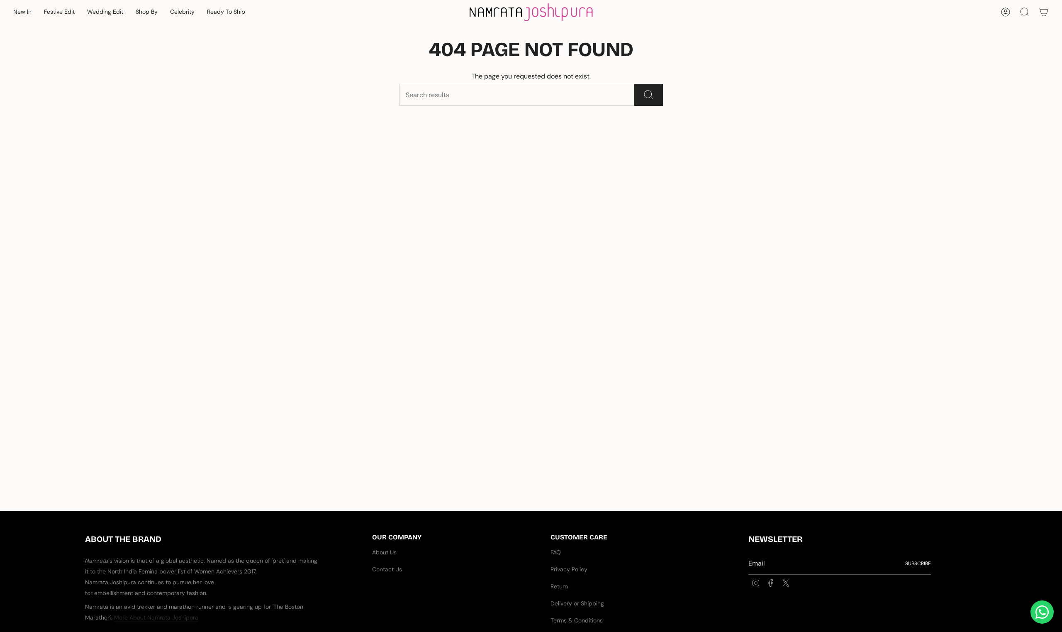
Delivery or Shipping (577, 603)
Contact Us (387, 569)
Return (559, 586)
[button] (22, 12)
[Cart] (1043, 12)
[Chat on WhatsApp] (1042, 612)
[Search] (648, 95)
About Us (384, 552)
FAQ (555, 552)
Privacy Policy (568, 569)
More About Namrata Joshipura (156, 617)
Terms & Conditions (576, 620)
